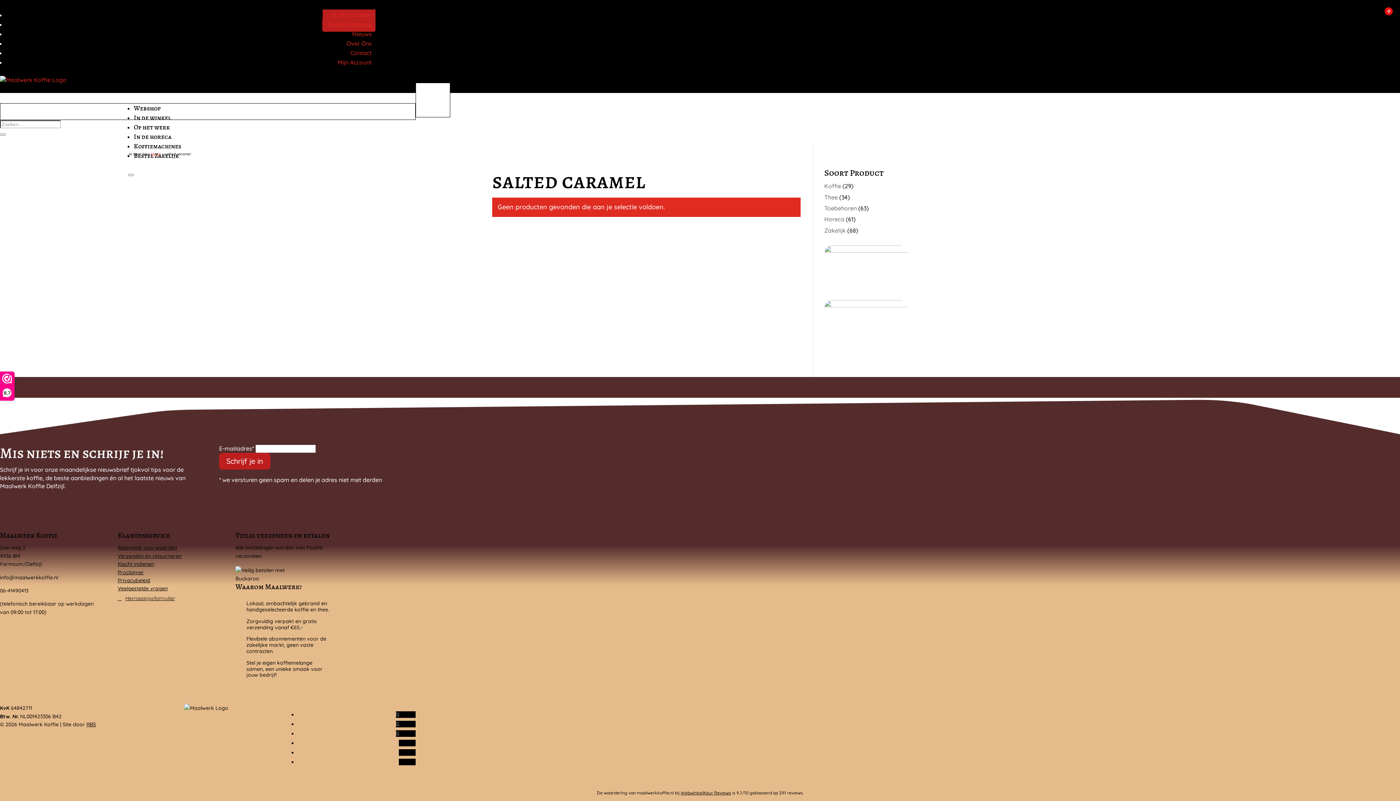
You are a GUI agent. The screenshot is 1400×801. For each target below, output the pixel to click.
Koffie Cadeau (352, 15)
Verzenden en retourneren (150, 556)
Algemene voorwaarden (147, 547)
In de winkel (152, 117)
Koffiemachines (157, 146)
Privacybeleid (134, 580)
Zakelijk (835, 230)
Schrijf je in (244, 461)
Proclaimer (131, 572)
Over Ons (359, 43)
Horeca (834, 219)
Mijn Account (355, 62)
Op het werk (152, 127)
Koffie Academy (350, 24)
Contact (361, 53)
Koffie (832, 186)
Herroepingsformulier (150, 598)
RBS (91, 724)
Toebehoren (840, 208)
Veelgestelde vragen (143, 588)
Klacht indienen (136, 564)
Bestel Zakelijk (156, 155)
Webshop (147, 108)
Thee (831, 197)
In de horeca (152, 136)
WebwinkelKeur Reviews (706, 793)
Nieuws (362, 34)
